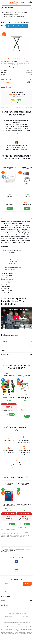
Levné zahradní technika (7, 527)
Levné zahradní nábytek (20, 527)
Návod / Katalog (6, 355)
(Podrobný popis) (21, 67)
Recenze (4, 346)
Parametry (4, 341)
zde (19, 624)
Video (2, 359)
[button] (12, 414)
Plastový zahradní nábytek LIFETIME (23, 107)
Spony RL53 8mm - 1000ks (9, 484)
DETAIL (10, 208)
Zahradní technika (11, 12)
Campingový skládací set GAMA (9, 168)
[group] (8, 395)
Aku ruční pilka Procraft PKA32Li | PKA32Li (9, 374)
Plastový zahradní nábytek (10, 14)
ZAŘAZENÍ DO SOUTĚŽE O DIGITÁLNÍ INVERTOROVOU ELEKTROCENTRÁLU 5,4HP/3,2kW (16, 147)
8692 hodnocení (20, 94)
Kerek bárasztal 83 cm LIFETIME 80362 (18, 536)
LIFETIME (29, 70)
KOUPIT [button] (12, 414)
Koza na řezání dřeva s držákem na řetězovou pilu (24, 375)
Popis (2, 218)
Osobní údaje (25, 616)
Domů (2, 12)
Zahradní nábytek (23, 12)
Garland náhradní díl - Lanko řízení (24, 484)
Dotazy (4, 350)
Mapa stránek (8, 616)
